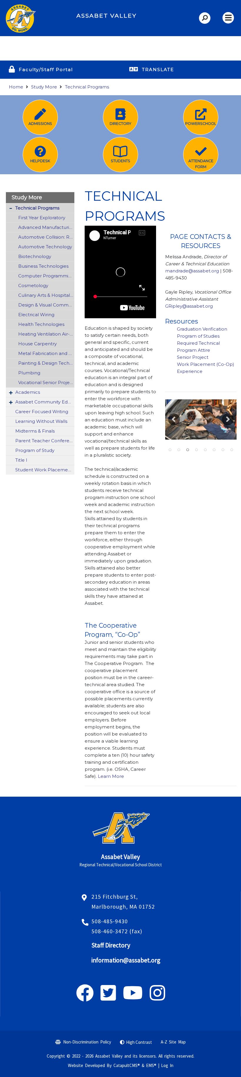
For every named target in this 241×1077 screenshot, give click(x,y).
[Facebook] (85, 998)
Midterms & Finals (35, 431)
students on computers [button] (205, 450)
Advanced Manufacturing (46, 227)
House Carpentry (37, 343)
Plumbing (29, 373)
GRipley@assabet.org (189, 306)
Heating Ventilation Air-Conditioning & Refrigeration (46, 334)
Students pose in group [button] (232, 450)
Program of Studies (199, 336)
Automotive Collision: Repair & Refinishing (46, 237)
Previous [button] (174, 419)
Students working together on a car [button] (187, 450)
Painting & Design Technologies (46, 363)
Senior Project (193, 357)
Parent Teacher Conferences (44, 440)
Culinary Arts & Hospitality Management (46, 295)
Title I (21, 460)
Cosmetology (33, 285)
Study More (44, 87)
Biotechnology (34, 256)
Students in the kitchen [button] (196, 450)
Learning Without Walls (41, 421)
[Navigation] (228, 17)
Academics (27, 392)
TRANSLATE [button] (158, 69)
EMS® (151, 1065)
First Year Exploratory (41, 217)
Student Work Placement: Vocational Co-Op (44, 470)
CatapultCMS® (126, 1065)
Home (16, 87)
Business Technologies (43, 266)
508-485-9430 (109, 921)
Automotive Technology (45, 246)
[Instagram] (157, 998)
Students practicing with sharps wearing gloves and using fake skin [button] (179, 450)
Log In (167, 1065)
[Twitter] (108, 998)
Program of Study (34, 450)
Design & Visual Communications (46, 305)
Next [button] (228, 419)
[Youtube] (133, 998)
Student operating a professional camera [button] (214, 450)
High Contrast (139, 1042)
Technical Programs (87, 87)
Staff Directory (110, 945)
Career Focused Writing (41, 411)
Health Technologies (41, 324)
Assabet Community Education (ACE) (44, 402)
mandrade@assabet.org (192, 271)
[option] (201, 419)
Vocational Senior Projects (46, 382)
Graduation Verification (202, 329)
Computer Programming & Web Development (46, 276)
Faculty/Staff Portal (46, 69)
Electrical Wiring (36, 314)
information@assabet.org (125, 960)
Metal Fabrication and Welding (46, 353)
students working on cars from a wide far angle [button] (170, 450)
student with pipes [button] (223, 450)
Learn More (110, 776)
